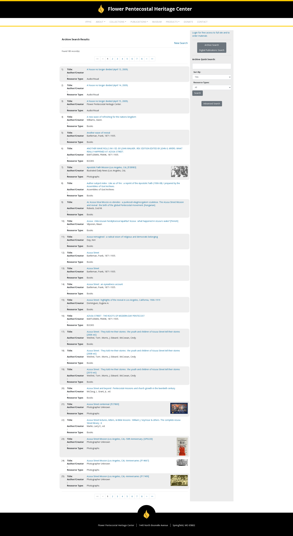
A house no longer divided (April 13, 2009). (107, 69)
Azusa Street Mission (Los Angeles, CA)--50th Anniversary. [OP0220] (120, 438)
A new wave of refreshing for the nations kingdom (111, 116)
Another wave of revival (98, 132)
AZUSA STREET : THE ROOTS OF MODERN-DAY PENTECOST (116, 315)
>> (152, 59)
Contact (202, 21)
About (99, 21)
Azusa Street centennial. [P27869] (103, 404)
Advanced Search (211, 103)
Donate (188, 21)
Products (172, 21)
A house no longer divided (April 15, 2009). (107, 101)
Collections (117, 21)
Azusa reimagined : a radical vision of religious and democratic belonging (122, 236)
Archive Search (212, 44)
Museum (157, 21)
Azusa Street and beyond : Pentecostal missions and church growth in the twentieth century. (131, 388)
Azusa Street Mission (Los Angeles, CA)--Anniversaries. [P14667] (118, 460)
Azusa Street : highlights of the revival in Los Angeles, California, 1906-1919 (123, 299)
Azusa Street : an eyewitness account (105, 284)
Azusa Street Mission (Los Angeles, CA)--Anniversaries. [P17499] (118, 476)
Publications (138, 21)
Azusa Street (93, 252)
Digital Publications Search (211, 50)
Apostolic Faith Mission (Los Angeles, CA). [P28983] (111, 167)
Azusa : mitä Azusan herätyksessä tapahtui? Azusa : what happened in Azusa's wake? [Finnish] (132, 221)
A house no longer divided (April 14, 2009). (107, 85)
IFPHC (88, 21)
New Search (181, 43)
